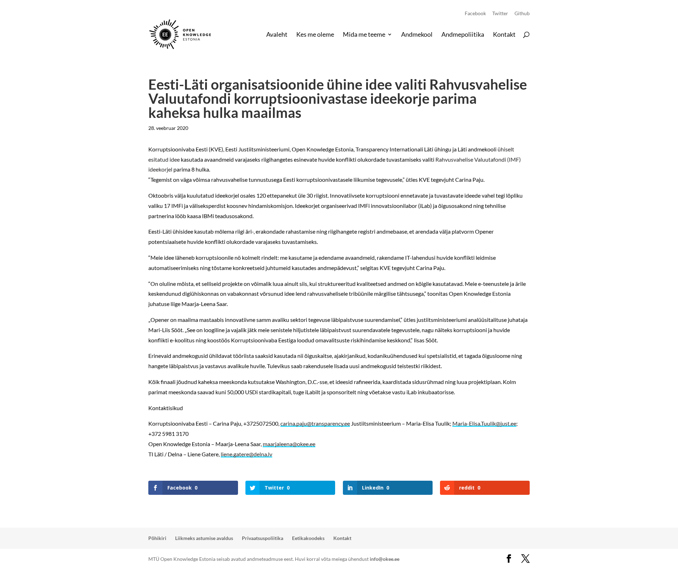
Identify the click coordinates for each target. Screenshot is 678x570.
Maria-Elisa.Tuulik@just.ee (484, 423)
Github (522, 13)
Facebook (475, 13)
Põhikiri (157, 538)
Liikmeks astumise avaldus (204, 538)
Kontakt (504, 35)
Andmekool (417, 35)
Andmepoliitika (462, 35)
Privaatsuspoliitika (262, 538)
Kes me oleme (315, 35)
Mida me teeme (364, 35)
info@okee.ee (384, 559)
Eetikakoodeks (308, 538)
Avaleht (276, 35)
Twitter (500, 13)
